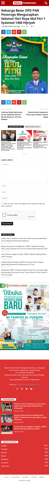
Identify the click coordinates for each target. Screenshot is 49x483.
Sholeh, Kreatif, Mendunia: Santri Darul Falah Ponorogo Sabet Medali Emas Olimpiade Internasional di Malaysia (24, 240)
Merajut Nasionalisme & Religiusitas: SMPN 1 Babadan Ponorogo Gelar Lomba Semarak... (30, 417)
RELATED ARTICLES (16, 126)
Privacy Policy (15, 477)
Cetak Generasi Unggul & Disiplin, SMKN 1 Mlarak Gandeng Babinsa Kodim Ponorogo (24, 255)
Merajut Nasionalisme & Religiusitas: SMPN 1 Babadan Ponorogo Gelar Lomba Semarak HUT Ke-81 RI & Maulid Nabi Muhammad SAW (24, 248)
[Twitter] (27, 389)
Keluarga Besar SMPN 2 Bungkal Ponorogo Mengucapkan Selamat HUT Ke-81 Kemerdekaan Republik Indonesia (24, 145)
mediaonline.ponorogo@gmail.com (28, 384)
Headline (4, 446)
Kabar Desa (5, 466)
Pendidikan (4, 459)
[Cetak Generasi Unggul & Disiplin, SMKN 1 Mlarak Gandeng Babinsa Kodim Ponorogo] (7, 430)
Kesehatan (4, 463)
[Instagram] (22, 389)
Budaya (36, 140)
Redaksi (42, 477)
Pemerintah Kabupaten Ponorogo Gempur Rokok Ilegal (37, 114)
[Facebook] (17, 389)
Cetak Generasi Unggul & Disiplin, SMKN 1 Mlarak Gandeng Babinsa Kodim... (30, 428)
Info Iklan (34, 477)
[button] (45, 3)
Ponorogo (4, 449)
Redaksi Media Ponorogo (11, 26)
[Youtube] (31, 389)
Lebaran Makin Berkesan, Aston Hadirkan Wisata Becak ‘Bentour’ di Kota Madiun (12, 115)
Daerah (3, 456)
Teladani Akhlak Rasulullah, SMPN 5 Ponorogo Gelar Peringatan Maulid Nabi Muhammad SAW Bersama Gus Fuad (22, 263)
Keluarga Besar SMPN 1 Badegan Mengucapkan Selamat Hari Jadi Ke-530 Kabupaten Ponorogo (40, 144)
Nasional (4, 140)
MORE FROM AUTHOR (32, 126)
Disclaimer (25, 477)
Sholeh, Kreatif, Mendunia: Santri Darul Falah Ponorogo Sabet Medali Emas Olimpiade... (30, 406)
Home (7, 477)
